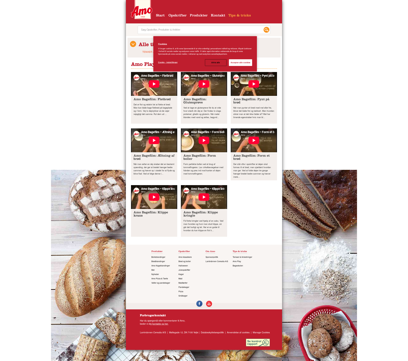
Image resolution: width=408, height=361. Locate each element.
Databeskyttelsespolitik (212, 332)
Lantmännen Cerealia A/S (217, 261)
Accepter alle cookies (240, 62)
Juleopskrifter (184, 269)
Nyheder (155, 274)
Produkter (199, 16)
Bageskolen (238, 265)
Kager (181, 274)
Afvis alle (215, 62)
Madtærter (182, 282)
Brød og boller (184, 261)
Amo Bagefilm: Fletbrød (152, 99)
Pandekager (183, 287)
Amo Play (237, 261)
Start (160, 16)
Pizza (180, 291)
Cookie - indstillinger (168, 62)
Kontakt (218, 16)
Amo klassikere (185, 257)
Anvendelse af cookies (238, 332)
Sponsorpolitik (212, 257)
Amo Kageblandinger (160, 265)
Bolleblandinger (158, 257)
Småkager (182, 295)
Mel (153, 269)
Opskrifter (177, 16)
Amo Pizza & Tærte (159, 278)
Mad (180, 278)
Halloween (183, 265)
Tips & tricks (239, 16)
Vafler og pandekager (160, 282)
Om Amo (210, 252)
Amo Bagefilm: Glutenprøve (195, 101)
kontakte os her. (160, 323)
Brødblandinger (158, 261)
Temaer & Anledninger (242, 257)
